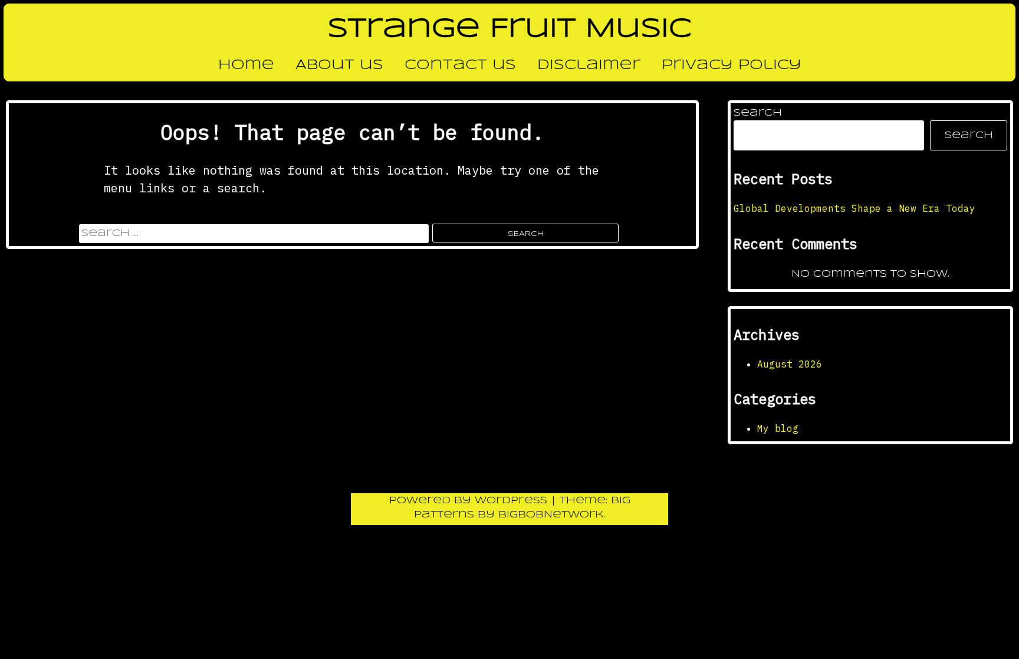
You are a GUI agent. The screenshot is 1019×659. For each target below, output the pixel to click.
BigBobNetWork (550, 514)
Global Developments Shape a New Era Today (854, 208)
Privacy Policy (731, 65)
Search (758, 113)
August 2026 (789, 364)
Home (246, 65)
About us (339, 65)
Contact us (460, 65)
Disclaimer (588, 65)
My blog (777, 428)
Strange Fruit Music (509, 29)
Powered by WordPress (470, 500)
